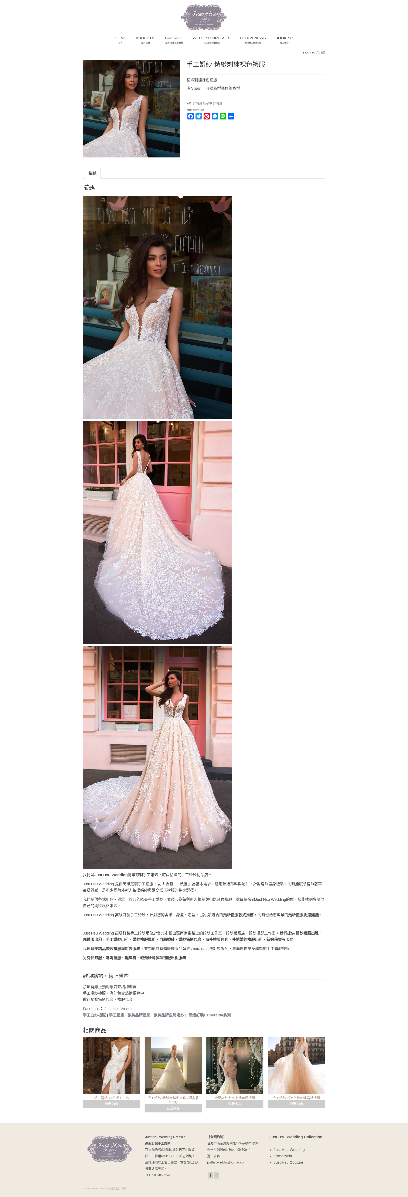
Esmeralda (283, 1156)
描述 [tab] (92, 173)
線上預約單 (103, 987)
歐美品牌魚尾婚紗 (169, 1015)
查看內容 (111, 1104)
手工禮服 (320, 52)
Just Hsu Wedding (120, 1009)
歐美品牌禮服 (139, 1015)
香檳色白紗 (198, 110)
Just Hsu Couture (288, 1162)
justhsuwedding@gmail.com (226, 1162)
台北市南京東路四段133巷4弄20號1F (233, 1143)
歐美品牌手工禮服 (212, 103)
